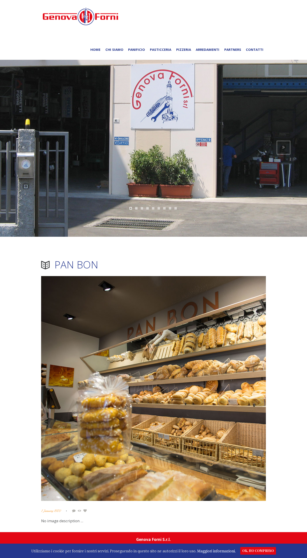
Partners (232, 49)
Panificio (136, 49)
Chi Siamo (114, 49)
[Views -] (80, 511)
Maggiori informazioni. (216, 551)
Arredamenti (207, 49)
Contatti (254, 49)
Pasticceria (160, 49)
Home (95, 49)
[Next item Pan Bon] (210, 388)
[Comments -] (74, 511)
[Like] (85, 511)
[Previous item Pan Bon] (97, 388)
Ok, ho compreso (258, 551)
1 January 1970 (51, 511)
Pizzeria (183, 49)
